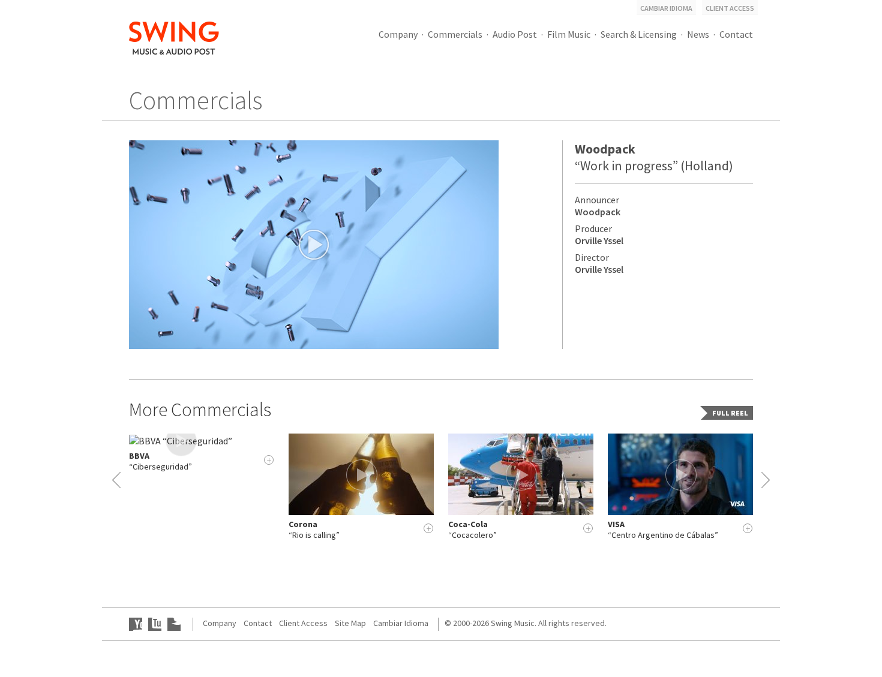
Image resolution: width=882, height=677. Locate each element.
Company (398, 34)
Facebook (154, 624)
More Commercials (200, 410)
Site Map (350, 623)
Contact (736, 34)
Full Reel (730, 412)
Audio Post (515, 34)
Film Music (568, 34)
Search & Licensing (639, 34)
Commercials (455, 34)
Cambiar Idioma (666, 8)
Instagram (174, 624)
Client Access (730, 8)
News (698, 34)
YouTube (135, 624)
